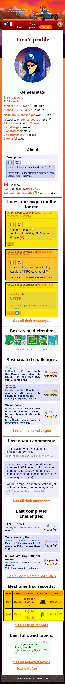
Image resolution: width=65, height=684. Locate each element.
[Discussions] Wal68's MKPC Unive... (29, 214)
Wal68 (11, 167)
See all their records (31, 625)
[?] (30, 105)
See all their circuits (31, 349)
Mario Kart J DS (45, 285)
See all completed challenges (31, 576)
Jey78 (13, 294)
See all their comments (32, 501)
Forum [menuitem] (45, 27)
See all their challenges (31, 431)
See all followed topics (31, 662)
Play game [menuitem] (32, 25)
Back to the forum (28, 668)
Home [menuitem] (19, 27)
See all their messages (31, 321)
